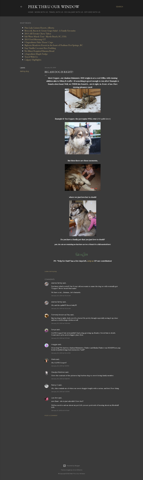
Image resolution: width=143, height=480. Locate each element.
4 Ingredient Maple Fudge (36, 53)
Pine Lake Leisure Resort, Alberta (39, 27)
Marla (53, 359)
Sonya (53, 330)
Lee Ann (54, 398)
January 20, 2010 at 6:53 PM (60, 379)
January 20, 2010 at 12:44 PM (60, 353)
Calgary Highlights (32, 59)
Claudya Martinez (58, 372)
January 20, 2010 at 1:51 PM (60, 366)
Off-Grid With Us (92, 12)
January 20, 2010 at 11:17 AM (60, 338)
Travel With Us (56, 12)
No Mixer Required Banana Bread (39, 50)
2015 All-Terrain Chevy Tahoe (37, 33)
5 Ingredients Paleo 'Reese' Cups (38, 42)
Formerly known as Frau (60, 315)
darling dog (24, 71)
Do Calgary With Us (73, 12)
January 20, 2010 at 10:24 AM (61, 295)
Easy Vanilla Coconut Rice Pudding (40, 48)
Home (30, 12)
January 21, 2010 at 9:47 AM (60, 410)
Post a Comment (51, 415)
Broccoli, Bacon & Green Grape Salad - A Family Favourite (50, 30)
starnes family (56, 283)
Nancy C (54, 385)
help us (91, 261)
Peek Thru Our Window (53, 6)
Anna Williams (77, 470)
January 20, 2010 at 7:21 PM (60, 391)
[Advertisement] (83, 437)
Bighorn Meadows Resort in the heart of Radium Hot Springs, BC (53, 45)
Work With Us (41, 12)
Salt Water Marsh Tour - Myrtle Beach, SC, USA (45, 36)
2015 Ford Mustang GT (35, 39)
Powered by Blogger (73, 465)
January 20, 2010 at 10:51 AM (60, 323)
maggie (54, 344)
